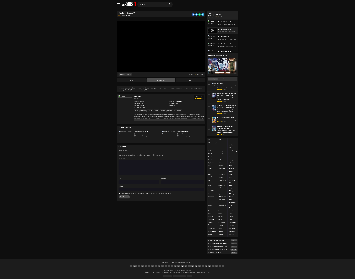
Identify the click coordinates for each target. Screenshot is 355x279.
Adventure (143, 110)
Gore (209, 165)
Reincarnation (224, 111)
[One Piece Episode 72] (169, 134)
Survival (220, 225)
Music (233, 98)
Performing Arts (221, 201)
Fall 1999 (142, 105)
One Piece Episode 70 (141, 131)
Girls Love (231, 162)
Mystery (220, 193)
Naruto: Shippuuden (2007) (225, 118)
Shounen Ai (221, 216)
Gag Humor (211, 162)
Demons (231, 154)
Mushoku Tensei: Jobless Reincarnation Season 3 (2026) (225, 127)
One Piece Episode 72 (184, 131)
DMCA (189, 276)
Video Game (232, 231)
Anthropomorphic (212, 143)
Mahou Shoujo (231, 187)
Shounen (169, 110)
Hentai (210, 168)
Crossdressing (233, 151)
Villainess (210, 234)
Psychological (232, 202)
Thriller (220, 228)
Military (231, 191)
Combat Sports (210, 152)
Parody (231, 196)
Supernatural (225, 99)
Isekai (218, 111)
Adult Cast (221, 140)
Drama (156, 110)
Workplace (231, 234)
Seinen (220, 213)
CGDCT (220, 148)
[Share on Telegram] (202, 14)
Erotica (220, 160)
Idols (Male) (221, 174)
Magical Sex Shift (221, 187)
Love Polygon (222, 180)
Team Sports (211, 228)
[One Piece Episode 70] (126, 134)
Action (136, 110)
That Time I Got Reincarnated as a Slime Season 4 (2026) (226, 107)
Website (121, 186)
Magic (209, 185)
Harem (230, 165)
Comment (122, 158)
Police (230, 199)
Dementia (221, 154)
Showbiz (231, 216)
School (231, 210)
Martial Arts (211, 191)
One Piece (128, 15)
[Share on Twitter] (196, 14)
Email (163, 179)
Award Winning (231, 144)
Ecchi (233, 130)
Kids (209, 180)
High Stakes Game (221, 170)
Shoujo (231, 213)
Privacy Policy (167, 276)
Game (220, 162)
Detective (210, 157)
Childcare (231, 148)
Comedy (150, 110)
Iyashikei (220, 177)
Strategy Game (210, 224)
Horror (231, 171)
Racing (210, 205)
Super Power (177, 110)
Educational (211, 160)
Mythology (232, 193)
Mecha (220, 191)
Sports (231, 219)
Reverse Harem (231, 207)
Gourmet (220, 165)
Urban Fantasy (212, 231)
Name (121, 179)
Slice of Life (211, 219)
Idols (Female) (210, 176)
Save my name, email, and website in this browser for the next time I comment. (146, 193)
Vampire (220, 231)
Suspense (231, 225)
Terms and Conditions (179, 276)
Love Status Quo (232, 181)
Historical (231, 168)
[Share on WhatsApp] (199, 14)
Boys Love (211, 148)
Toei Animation (178, 101)
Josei (230, 177)
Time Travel (232, 228)
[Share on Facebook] (193, 14)
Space (220, 219)
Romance (210, 210)
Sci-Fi (209, 213)
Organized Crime (211, 198)
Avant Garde (221, 143)
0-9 (135, 266)
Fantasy (163, 110)
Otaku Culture (222, 196)
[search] (169, 4)
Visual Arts (221, 234)
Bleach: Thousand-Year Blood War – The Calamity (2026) (226, 95)
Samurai (220, 210)
